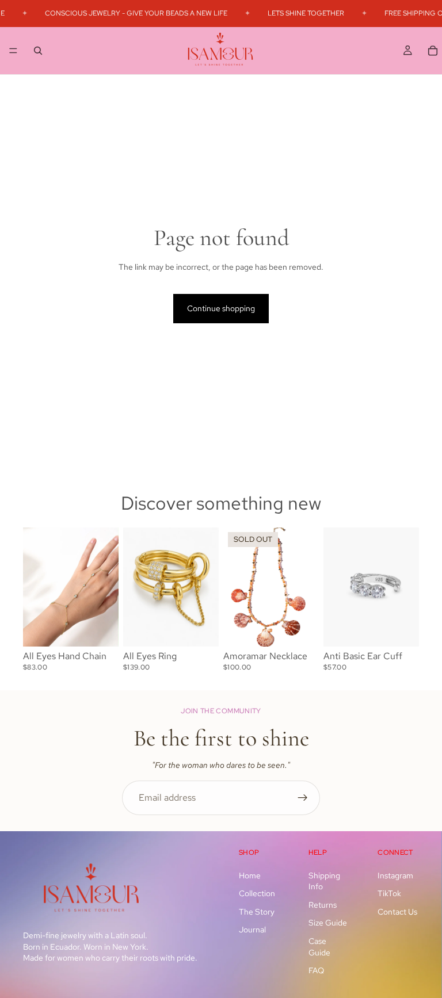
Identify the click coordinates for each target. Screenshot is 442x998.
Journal (252, 929)
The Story (257, 912)
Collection (257, 893)
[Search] (38, 50)
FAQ (316, 970)
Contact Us (397, 912)
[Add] (100, 628)
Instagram (395, 875)
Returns (322, 905)
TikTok (389, 893)
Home (250, 875)
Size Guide (327, 922)
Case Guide (319, 947)
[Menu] (13, 50)
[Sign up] (303, 798)
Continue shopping (221, 308)
